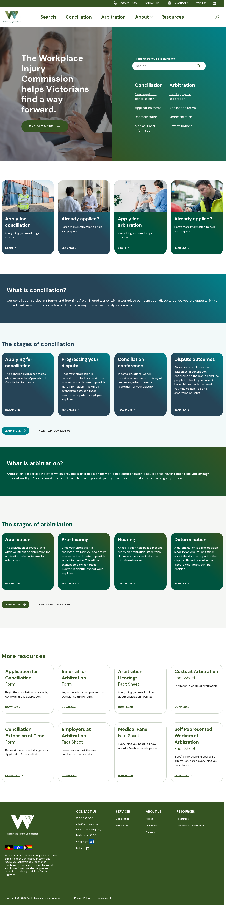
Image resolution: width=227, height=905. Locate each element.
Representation (146, 117)
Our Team (151, 825)
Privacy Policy (82, 898)
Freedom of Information (191, 825)
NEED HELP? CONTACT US (54, 430)
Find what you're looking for (155, 59)
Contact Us (152, 3)
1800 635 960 (128, 3)
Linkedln (80, 848)
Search (48, 17)
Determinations (180, 126)
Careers (150, 832)
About (142, 17)
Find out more (41, 126)
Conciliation (79, 17)
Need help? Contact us (54, 604)
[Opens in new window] (214, 3)
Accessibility (105, 898)
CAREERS (201, 3)
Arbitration (113, 17)
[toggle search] (217, 17)
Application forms (148, 108)
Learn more (13, 430)
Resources (172, 17)
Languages (181, 3)
